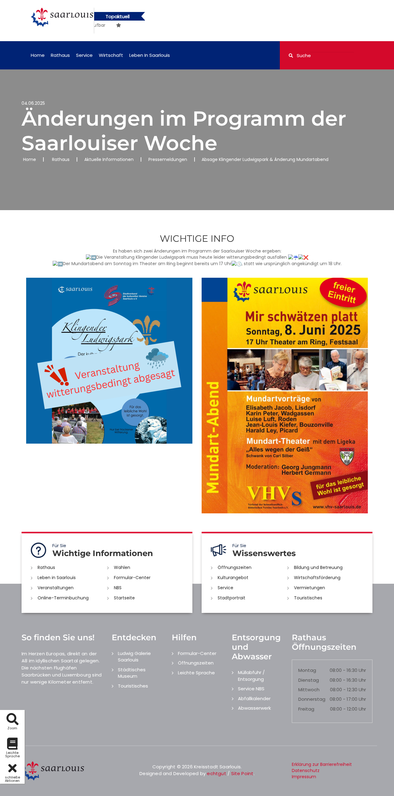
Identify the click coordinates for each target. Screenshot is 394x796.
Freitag (306, 709)
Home (38, 55)
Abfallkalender (254, 698)
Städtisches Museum (132, 672)
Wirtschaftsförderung (317, 577)
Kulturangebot (233, 577)
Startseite (124, 598)
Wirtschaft (111, 55)
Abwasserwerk (254, 708)
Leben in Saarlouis (149, 55)
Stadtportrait (231, 598)
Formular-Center (132, 577)
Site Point (242, 773)
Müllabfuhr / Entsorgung (251, 675)
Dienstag (308, 680)
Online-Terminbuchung (63, 598)
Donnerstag (311, 699)
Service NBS (251, 688)
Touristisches (308, 598)
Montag (307, 670)
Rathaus (60, 55)
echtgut (216, 773)
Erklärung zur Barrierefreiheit (322, 764)
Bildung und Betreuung (318, 567)
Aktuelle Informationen (109, 159)
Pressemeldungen (167, 159)
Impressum (304, 777)
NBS (118, 588)
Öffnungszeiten (234, 567)
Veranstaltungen (56, 588)
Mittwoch (309, 689)
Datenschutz (306, 770)
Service (84, 55)
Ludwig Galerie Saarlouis (134, 656)
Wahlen (122, 567)
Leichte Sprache (196, 672)
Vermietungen (309, 588)
